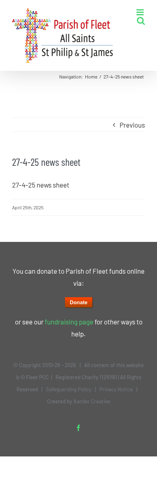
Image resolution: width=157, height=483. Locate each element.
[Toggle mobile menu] (140, 12)
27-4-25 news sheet (40, 185)
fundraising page (69, 322)
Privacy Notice (116, 389)
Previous (132, 125)
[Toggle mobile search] (141, 21)
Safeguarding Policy (68, 389)
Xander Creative (91, 401)
